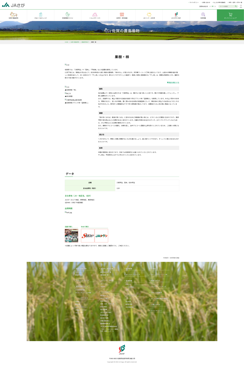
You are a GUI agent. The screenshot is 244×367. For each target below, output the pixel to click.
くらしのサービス (82, 298)
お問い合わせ (206, 2)
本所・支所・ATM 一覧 (107, 304)
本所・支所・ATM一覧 (235, 2)
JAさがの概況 (104, 298)
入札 (127, 290)
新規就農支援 (104, 315)
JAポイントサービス (81, 307)
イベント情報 (130, 287)
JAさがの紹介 (105, 292)
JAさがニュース (131, 295)
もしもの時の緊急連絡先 (159, 298)
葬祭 (76, 304)
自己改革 (128, 301)
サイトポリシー (194, 2)
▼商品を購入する (173, 82)
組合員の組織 (104, 318)
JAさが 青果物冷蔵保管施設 (108, 326)
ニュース (128, 299)
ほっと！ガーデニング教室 (83, 293)
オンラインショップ (133, 275)
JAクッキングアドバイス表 (159, 274)
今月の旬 (78, 272)
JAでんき (78, 313)
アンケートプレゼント (158, 286)
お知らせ (128, 284)
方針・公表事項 (156, 292)
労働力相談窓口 (105, 321)
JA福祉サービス (80, 310)
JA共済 (102, 286)
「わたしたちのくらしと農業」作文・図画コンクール (109, 330)
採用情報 (129, 269)
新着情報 (129, 281)
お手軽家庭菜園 (80, 290)
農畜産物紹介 (85, 42)
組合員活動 (129, 304)
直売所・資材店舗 (107, 269)
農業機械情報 (104, 323)
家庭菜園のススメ (82, 286)
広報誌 (153, 269)
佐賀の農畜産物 (75, 42)
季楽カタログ (155, 280)
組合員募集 (103, 309)
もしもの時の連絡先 (219, 2)
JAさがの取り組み (105, 312)
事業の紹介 (103, 301)
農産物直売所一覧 (105, 272)
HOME (66, 42)
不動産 (77, 301)
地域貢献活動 (130, 307)
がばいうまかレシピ (82, 280)
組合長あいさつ (105, 295)
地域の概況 (103, 307)
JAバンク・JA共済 (107, 280)
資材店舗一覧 (104, 275)
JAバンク (103, 284)
